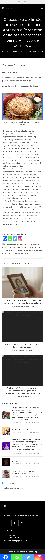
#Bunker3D (16, 461)
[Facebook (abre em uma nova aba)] (19, 2)
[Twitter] (15, 238)
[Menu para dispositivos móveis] (42, 8)
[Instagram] (20, 238)
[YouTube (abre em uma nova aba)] (25, 2)
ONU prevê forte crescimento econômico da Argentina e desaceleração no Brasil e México (22, 390)
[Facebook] (5, 238)
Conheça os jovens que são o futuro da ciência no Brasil (22, 345)
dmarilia (9, 65)
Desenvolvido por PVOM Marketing (22, 552)
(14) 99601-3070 (11, 538)
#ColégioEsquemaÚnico (21, 429)
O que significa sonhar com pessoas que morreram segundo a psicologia (22, 301)
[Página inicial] (3, 51)
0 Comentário (34, 422)
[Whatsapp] (10, 238)
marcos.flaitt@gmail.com (16, 541)
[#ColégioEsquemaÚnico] (6, 431)
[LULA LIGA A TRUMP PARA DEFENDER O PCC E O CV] (6, 474)
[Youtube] (21, 523)
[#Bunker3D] (6, 462)
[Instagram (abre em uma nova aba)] (22, 2)
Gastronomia (22, 65)
